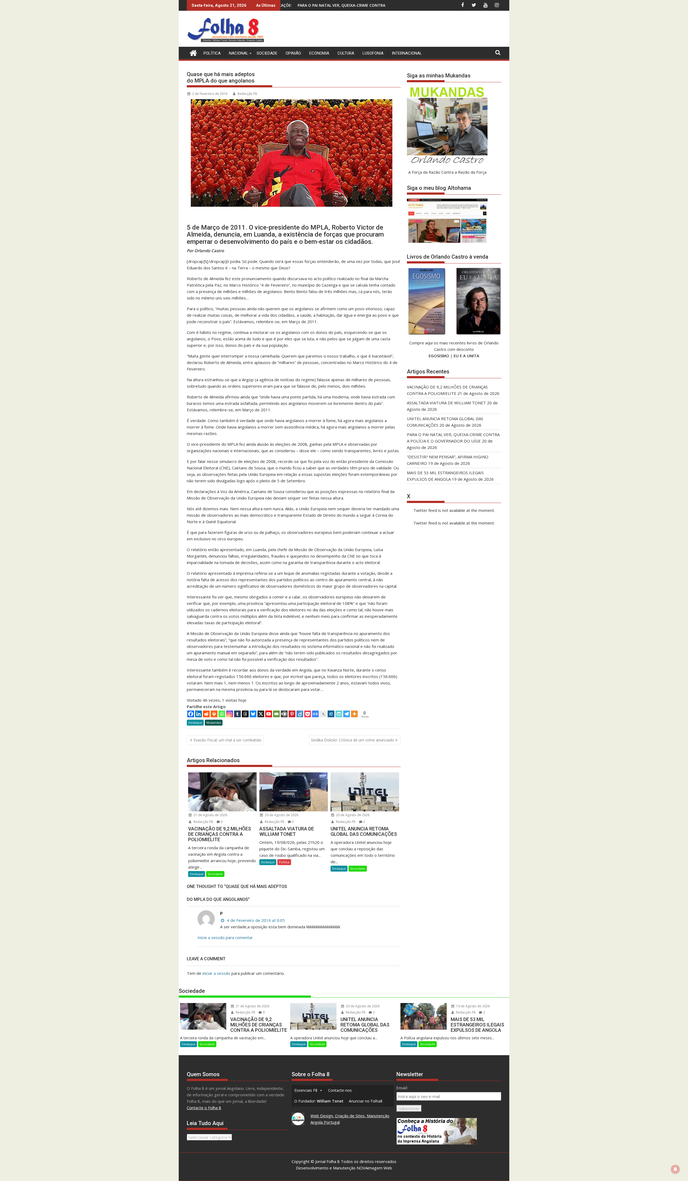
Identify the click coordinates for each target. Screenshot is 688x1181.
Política (212, 53)
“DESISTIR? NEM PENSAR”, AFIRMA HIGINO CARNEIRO (386, 5)
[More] (354, 714)
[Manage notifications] (675, 1169)
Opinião (293, 53)
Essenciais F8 (305, 1090)
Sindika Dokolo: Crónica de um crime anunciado (352, 740)
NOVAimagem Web (374, 1168)
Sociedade (267, 53)
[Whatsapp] (221, 714)
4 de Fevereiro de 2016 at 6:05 (255, 920)
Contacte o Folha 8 (204, 1107)
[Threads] (245, 714)
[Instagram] (229, 714)
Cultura (346, 53)
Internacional (407, 53)
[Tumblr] (237, 714)
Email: (402, 1087)
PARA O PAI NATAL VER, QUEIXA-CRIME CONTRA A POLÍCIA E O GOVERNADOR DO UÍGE (308, 5)
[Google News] (315, 714)
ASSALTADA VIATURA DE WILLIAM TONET (446, 402)
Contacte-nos (340, 1090)
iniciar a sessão (216, 973)
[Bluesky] (253, 714)
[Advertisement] (403, 29)
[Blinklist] (284, 714)
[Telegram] (346, 714)
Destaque (195, 722)
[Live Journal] (323, 714)
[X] (260, 714)
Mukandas (213, 722)
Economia (319, 53)
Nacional (238, 53)
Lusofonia (373, 53)
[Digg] (331, 714)
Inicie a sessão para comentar (225, 937)
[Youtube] (268, 714)
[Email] (276, 714)
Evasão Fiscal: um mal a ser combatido (227, 740)
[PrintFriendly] (338, 714)
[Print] (214, 714)
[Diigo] (299, 714)
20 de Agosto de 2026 (281, 815)
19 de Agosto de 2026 (472, 1006)
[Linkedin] (198, 714)
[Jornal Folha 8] (192, 52)
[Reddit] (206, 714)
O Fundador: (318, 1101)
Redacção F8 (247, 93)
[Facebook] (190, 714)
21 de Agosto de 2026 (210, 815)
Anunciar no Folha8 (365, 1101)
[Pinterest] (292, 714)
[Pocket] (307, 714)
